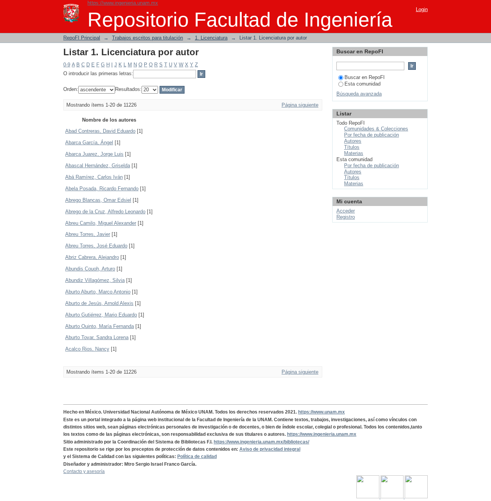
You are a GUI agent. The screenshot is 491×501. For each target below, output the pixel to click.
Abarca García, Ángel (89, 142)
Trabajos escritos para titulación (147, 38)
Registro (345, 217)
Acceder (345, 211)
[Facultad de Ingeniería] (393, 496)
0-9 (66, 65)
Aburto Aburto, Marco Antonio (97, 292)
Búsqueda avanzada (359, 94)
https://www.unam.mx (321, 412)
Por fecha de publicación (371, 135)
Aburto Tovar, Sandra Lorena (97, 337)
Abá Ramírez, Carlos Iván (94, 177)
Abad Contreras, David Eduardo (100, 131)
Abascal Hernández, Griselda (97, 165)
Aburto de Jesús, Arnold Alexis (99, 303)
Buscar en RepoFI (364, 77)
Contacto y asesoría (84, 471)
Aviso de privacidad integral (269, 449)
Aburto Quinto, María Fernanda (99, 326)
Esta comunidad (362, 84)
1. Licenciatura (211, 38)
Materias (353, 153)
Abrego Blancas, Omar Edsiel (98, 200)
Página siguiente (300, 105)
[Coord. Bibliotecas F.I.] (416, 496)
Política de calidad (197, 456)
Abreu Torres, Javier (87, 234)
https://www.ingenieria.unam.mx (122, 3)
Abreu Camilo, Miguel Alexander (100, 223)
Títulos (351, 147)
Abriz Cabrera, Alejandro (92, 257)
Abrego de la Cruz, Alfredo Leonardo (105, 211)
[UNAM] (368, 496)
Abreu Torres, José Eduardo (96, 246)
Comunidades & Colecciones (376, 129)
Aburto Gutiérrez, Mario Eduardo (101, 315)
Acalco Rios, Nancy (87, 349)
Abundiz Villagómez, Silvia (95, 280)
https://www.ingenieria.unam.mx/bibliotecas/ (261, 442)
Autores (352, 141)
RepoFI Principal (81, 38)
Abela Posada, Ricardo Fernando (101, 188)
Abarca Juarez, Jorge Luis (94, 154)
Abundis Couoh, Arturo (90, 269)
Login (422, 9)
